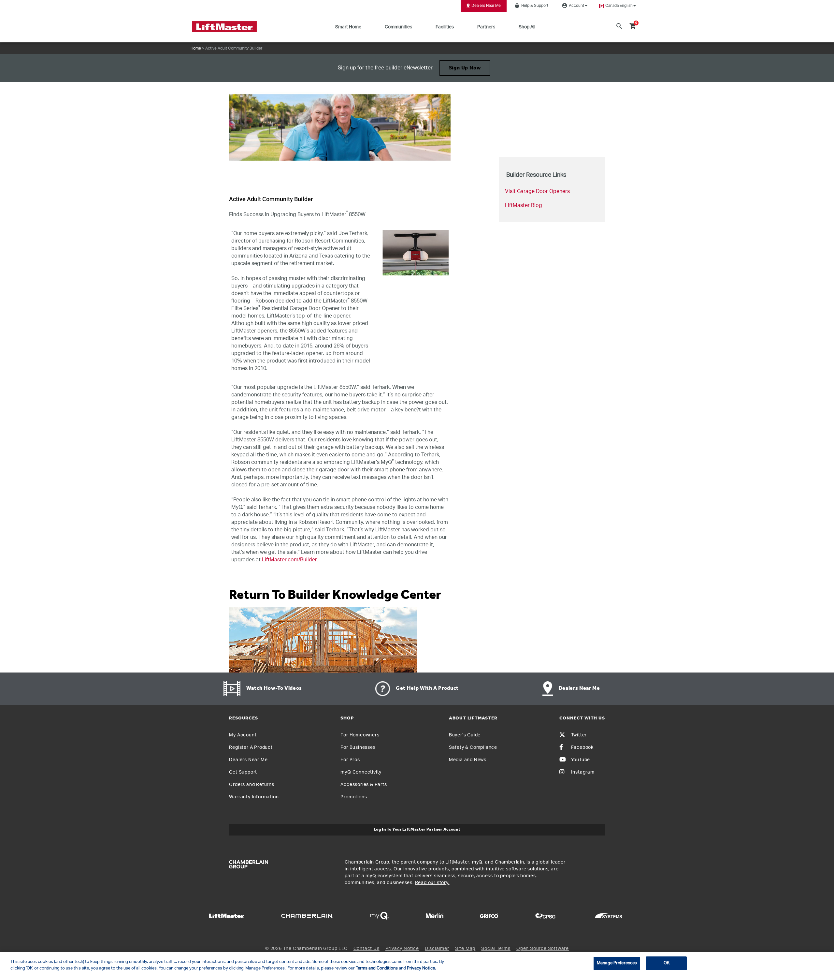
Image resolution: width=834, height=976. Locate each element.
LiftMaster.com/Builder (289, 559)
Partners (486, 27)
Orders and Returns (251, 784)
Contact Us (366, 948)
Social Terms (495, 948)
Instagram (583, 772)
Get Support (243, 772)
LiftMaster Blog (523, 205)
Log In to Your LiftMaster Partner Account (417, 829)
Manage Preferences (617, 963)
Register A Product (250, 747)
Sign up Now (465, 68)
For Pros (350, 760)
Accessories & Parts (363, 784)
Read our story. (432, 882)
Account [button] (573, 5)
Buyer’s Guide (465, 735)
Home (196, 48)
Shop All (527, 27)
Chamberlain (509, 862)
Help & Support (531, 5)
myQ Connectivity (360, 772)
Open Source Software (542, 948)
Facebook (582, 747)
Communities (398, 27)
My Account (242, 735)
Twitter (579, 735)
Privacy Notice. (421, 968)
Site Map (465, 948)
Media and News (467, 760)
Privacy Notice (402, 948)
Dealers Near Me (486, 5)
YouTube (580, 760)
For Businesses (357, 747)
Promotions (353, 797)
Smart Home (348, 27)
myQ (477, 862)
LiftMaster (457, 862)
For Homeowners (359, 735)
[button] (617, 5)
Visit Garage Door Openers (537, 191)
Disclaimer (437, 948)
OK (666, 963)
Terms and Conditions (377, 968)
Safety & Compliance (473, 747)
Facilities (445, 27)
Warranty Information (254, 797)
